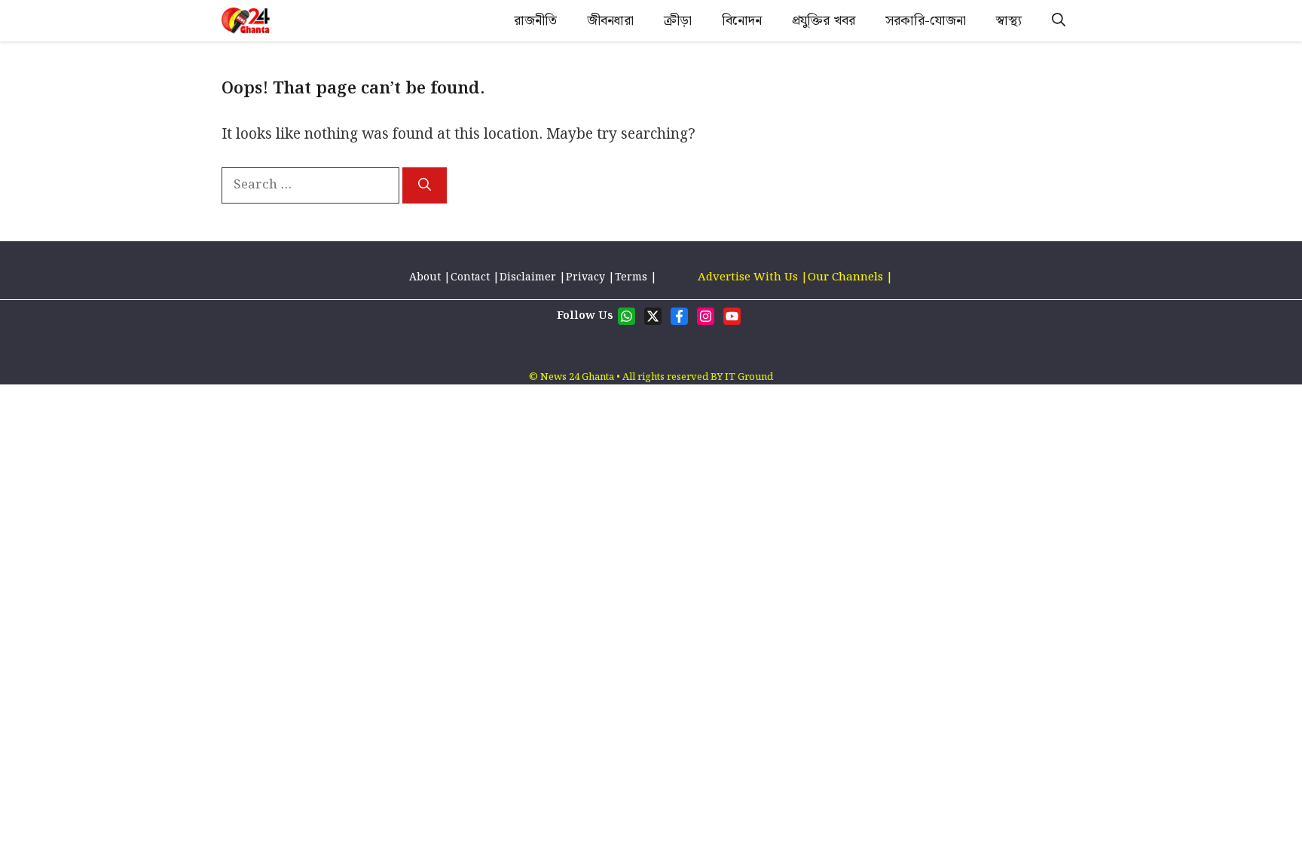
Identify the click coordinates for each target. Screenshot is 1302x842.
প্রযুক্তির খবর (823, 21)
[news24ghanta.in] (246, 20)
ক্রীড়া (678, 21)
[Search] (424, 185)
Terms (632, 277)
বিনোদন (742, 21)
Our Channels (847, 277)
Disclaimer (528, 277)
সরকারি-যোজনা (925, 21)
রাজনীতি (535, 21)
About (426, 277)
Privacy (585, 277)
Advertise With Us (748, 277)
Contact (470, 277)
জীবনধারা (610, 21)
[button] (1058, 20)
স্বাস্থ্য (1009, 21)
